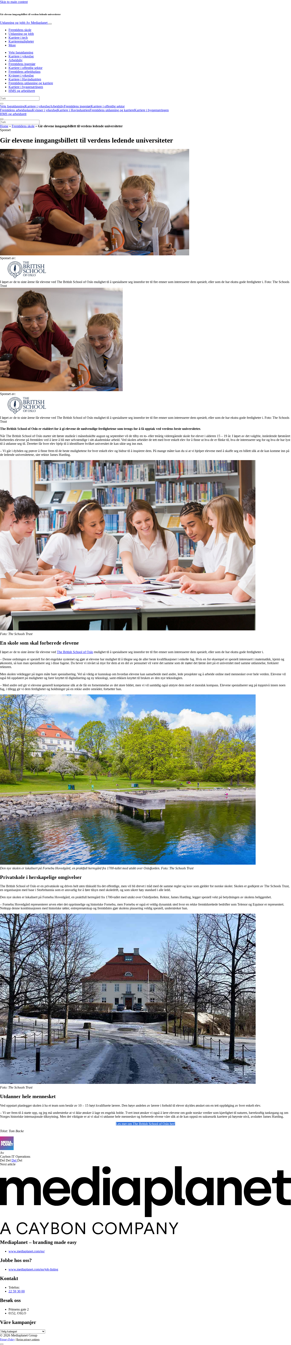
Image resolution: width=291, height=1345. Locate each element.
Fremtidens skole (20, 30)
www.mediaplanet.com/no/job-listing (33, 1269)
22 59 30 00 (17, 1291)
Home (4, 126)
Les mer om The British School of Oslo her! (145, 1124)
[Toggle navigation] (50, 23)
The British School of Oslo (75, 652)
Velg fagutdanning (21, 52)
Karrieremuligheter (21, 41)
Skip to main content (14, 2)
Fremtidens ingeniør (22, 64)
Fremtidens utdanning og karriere (31, 83)
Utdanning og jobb (24, 22)
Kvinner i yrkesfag (21, 75)
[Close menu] (1, 119)
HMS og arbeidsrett (22, 91)
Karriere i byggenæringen (26, 87)
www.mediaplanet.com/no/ (27, 1251)
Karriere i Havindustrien (25, 79)
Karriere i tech (18, 37)
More (12, 45)
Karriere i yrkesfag (21, 56)
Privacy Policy (7, 1339)
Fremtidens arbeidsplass (24, 71)
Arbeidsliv (16, 60)
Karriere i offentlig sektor (25, 68)
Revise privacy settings (28, 1339)
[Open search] (1, 103)
